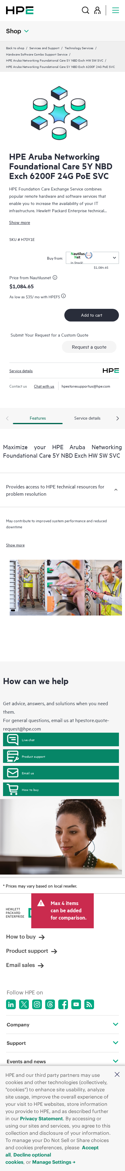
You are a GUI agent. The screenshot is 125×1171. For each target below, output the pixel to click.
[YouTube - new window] (76, 1004)
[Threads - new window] (50, 1004)
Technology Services (79, 47)
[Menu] (115, 10)
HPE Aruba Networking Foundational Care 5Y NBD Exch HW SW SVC (54, 60)
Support (16, 1043)
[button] (117, 1075)
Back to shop (15, 47)
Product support (33, 756)
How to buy (30, 789)
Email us (28, 772)
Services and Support (44, 47)
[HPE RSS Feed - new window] (89, 1004)
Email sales (20, 964)
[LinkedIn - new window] (11, 1004)
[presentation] (118, 419)
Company (18, 1025)
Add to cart (91, 315)
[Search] (85, 10)
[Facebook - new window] (63, 1004)
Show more (19, 222)
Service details (21, 370)
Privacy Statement (41, 1118)
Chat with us (44, 386)
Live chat (28, 739)
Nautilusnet (40, 277)
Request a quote (89, 346)
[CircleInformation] (55, 278)
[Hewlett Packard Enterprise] (19, 10)
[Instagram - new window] (37, 1004)
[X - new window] (24, 1004)
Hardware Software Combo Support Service (36, 54)
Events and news (26, 1061)
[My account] (97, 10)
